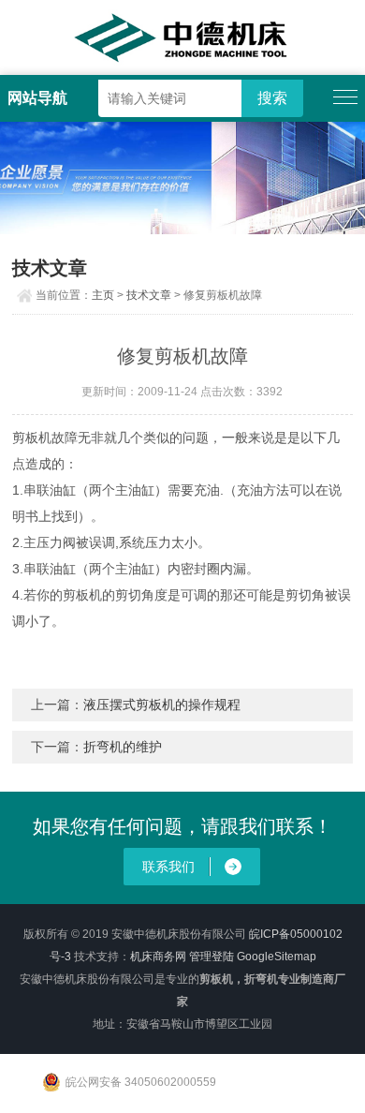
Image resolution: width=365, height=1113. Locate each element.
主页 (103, 295)
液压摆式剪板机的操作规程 (162, 704)
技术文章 (148, 295)
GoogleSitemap (276, 956)
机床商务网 (158, 956)
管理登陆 (211, 956)
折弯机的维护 (122, 746)
